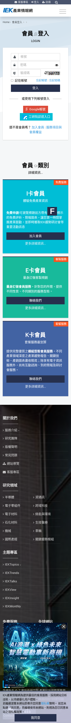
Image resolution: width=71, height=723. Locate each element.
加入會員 (38, 127)
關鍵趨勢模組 (44, 539)
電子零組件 (12, 505)
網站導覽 (13, 463)
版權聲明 (11, 447)
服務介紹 (11, 430)
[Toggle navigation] (63, 11)
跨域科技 (41, 505)
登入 (36, 2)
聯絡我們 (35, 300)
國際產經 (11, 539)
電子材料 (11, 514)
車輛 (38, 531)
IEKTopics (12, 564)
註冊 (48, 2)
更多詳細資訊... (35, 243)
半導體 (9, 497)
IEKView (10, 589)
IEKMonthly (13, 606)
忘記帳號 (41, 80)
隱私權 (45, 703)
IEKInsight (12, 598)
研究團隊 (11, 438)
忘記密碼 (54, 80)
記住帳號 (21, 80)
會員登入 (17, 22)
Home (6, 22)
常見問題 (11, 455)
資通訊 (40, 497)
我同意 (35, 718)
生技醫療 (41, 522)
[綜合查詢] (56, 2)
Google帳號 (37, 109)
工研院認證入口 (39, 117)
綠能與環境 (43, 514)
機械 (8, 531)
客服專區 (22, 2)
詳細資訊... (35, 172)
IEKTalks (11, 581)
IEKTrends (12, 573)
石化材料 (11, 522)
